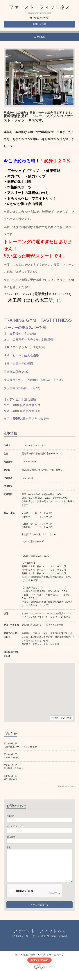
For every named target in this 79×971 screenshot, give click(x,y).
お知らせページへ (66, 786)
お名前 (10, 816)
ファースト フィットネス (39, 7)
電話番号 (10, 837)
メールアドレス (14, 826)
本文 (8, 847)
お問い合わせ (39, 24)
